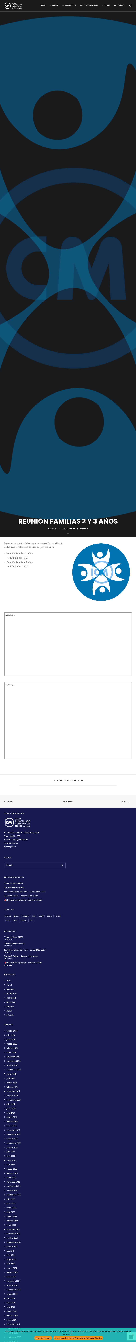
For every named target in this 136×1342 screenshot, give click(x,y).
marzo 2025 (12, 1082)
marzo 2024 (12, 1117)
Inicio (43, 6)
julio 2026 (11, 1035)
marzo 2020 (12, 1311)
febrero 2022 (12, 1220)
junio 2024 (11, 1108)
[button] (130, 5)
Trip (31, 920)
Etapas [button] (107, 6)
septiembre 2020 (14, 1290)
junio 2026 (11, 1039)
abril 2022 (11, 1212)
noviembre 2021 (13, 1234)
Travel (23, 920)
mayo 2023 (11, 1160)
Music (41, 916)
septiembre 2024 (14, 1100)
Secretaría (11, 1002)
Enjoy (16, 916)
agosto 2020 (12, 1294)
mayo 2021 (11, 1259)
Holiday (26, 916)
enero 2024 (11, 1126)
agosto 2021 (12, 1246)
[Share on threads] (61, 780)
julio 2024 (11, 1104)
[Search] (35, 865)
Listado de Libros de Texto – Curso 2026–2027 (24, 891)
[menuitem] (43, 5)
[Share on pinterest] (64, 780)
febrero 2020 (12, 1315)
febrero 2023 (12, 1173)
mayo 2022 (11, 1208)
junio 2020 (11, 1303)
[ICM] (13, 5)
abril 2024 (11, 1113)
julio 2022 (11, 1199)
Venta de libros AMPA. (14, 883)
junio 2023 (11, 1156)
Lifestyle (10, 1015)
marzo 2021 (12, 1268)
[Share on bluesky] (74, 780)
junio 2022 (11, 1203)
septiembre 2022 (14, 1195)
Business (10, 989)
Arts (8, 980)
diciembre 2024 (13, 1091)
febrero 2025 (12, 1087)
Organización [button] (70, 6)
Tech (15, 920)
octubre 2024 (12, 1095)
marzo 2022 (12, 1216)
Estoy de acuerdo (43, 1338)
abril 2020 (11, 1307)
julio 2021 (11, 1251)
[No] (132, 1335)
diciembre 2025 (13, 1057)
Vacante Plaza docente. (14, 887)
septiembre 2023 (14, 1143)
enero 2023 (11, 1177)
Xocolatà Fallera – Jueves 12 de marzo (21, 896)
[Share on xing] (78, 780)
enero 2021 (11, 1277)
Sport (58, 916)
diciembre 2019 (13, 1324)
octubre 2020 (12, 1285)
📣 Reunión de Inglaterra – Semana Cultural (23, 900)
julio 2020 (11, 1298)
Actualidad (69, 529)
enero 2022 (11, 1225)
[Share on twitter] (57, 780)
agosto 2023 (12, 1147)
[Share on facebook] (54, 780)
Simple (49, 916)
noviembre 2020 (13, 1281)
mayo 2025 (11, 1074)
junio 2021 (11, 1255)
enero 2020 (11, 1320)
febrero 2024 (12, 1121)
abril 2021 (11, 1264)
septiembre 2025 (14, 1070)
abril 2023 (11, 1164)
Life (33, 916)
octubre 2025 (12, 1065)
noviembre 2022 (13, 1186)
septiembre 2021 (14, 1242)
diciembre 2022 (13, 1182)
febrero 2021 (12, 1272)
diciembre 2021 (13, 1229)
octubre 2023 (12, 1139)
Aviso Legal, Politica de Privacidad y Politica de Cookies (78, 1338)
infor (85, 529)
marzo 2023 (12, 1169)
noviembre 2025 (13, 1061)
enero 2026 (11, 1052)
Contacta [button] (121, 6)
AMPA (9, 1011)
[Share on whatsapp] (71, 780)
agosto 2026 (12, 1031)
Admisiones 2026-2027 (89, 6)
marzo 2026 (12, 1044)
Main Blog (68, 801)
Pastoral (10, 1006)
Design (8, 916)
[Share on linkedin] (68, 780)
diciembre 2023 (13, 1130)
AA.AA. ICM (12, 993)
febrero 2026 (12, 1048)
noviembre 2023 (13, 1134)
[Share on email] (81, 780)
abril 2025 (11, 1078)
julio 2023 (11, 1151)
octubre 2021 (12, 1238)
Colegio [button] (55, 6)
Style (7, 920)
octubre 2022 (12, 1190)
